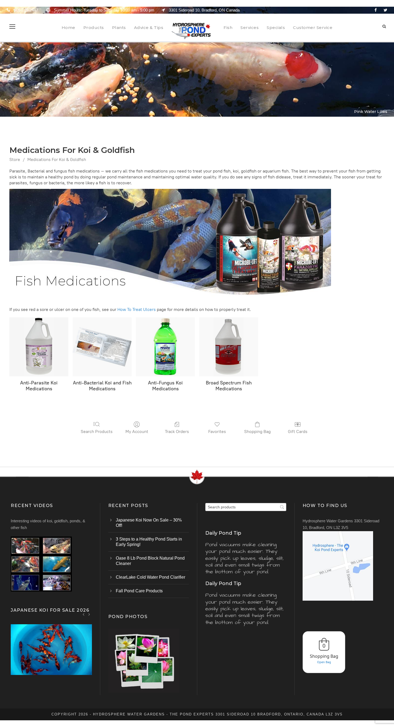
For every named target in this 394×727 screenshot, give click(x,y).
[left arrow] (84, 614)
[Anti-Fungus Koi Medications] (165, 346)
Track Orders (177, 431)
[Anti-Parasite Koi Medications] (38, 346)
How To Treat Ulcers (136, 309)
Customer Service (312, 27)
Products (93, 27)
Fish (228, 27)
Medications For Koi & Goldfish (56, 159)
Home (68, 27)
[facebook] (375, 10)
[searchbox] (245, 507)
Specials (276, 27)
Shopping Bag (257, 431)
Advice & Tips (148, 27)
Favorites (217, 431)
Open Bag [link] (324, 662)
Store (14, 159)
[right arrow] (89, 614)
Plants (119, 27)
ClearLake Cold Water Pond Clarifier (150, 577)
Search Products (97, 431)
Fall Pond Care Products (139, 591)
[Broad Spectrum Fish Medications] (228, 346)
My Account (136, 431)
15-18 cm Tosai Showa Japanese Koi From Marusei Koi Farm (51, 656)
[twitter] (385, 10)
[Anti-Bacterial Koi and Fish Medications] (102, 346)
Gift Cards (297, 431)
